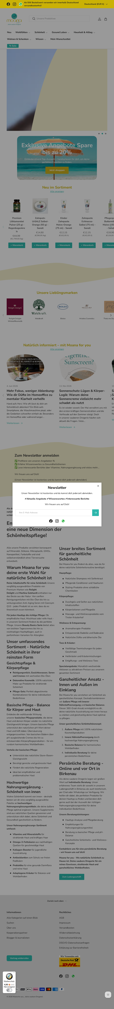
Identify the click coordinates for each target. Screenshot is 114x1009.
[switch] (9, 990)
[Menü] (14, 973)
